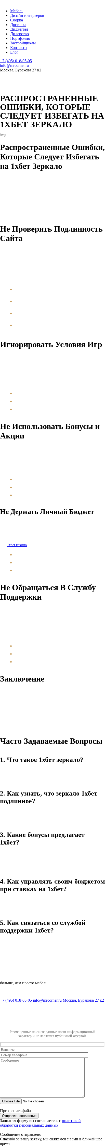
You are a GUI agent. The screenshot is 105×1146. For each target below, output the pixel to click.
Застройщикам (23, 43)
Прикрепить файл (15, 1111)
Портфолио (20, 38)
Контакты (18, 47)
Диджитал (19, 29)
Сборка (16, 20)
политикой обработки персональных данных (40, 1122)
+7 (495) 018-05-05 (16, 61)
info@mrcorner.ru (14, 65)
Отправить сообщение (19, 1116)
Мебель (16, 11)
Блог (14, 52)
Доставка (18, 24)
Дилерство (19, 34)
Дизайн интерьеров (27, 15)
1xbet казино (17, 545)
